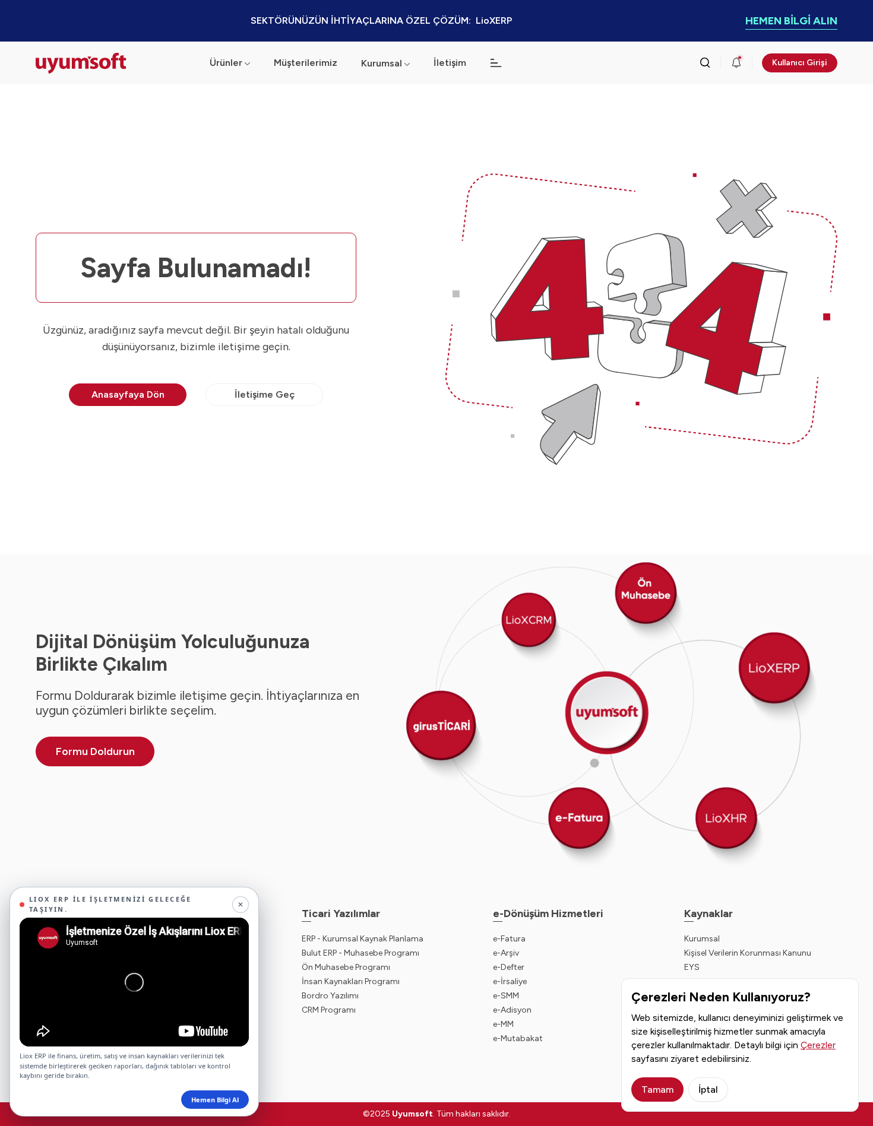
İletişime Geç (265, 394)
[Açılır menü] (407, 63)
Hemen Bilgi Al (215, 1099)
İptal (708, 1089)
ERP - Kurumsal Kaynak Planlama (362, 939)
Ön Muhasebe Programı (346, 967)
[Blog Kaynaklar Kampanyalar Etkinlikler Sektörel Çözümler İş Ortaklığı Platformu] (496, 63)
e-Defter (508, 967)
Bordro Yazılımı (330, 996)
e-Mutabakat (518, 1038)
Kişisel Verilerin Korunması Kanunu (747, 953)
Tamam (657, 1089)
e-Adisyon (512, 1010)
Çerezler (818, 1045)
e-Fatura (509, 939)
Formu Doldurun (95, 751)
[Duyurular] (736, 63)
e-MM (503, 1024)
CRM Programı (329, 1010)
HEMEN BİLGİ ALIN (791, 20)
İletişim (450, 62)
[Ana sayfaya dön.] (113, 63)
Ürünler (226, 62)
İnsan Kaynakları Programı (351, 981)
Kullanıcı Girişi (799, 63)
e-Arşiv (506, 953)
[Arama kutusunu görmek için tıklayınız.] (705, 63)
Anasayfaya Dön (128, 394)
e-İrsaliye (510, 981)
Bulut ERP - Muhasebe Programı (360, 953)
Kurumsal (381, 63)
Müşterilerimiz (305, 62)
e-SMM (506, 996)
